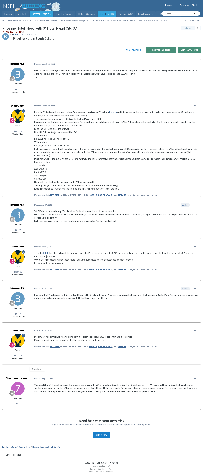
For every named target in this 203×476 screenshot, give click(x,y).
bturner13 (18, 35)
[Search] (195, 13)
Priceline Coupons (64, 14)
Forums (8, 14)
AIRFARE (122, 195)
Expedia (113, 112)
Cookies (114, 463)
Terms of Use (95, 469)
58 (19, 404)
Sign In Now (101, 435)
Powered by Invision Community (101, 472)
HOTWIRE (55, 195)
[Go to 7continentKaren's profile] (18, 388)
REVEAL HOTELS (41, 14)
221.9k (19, 131)
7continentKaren (17, 378)
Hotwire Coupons (86, 14)
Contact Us (102, 463)
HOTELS (93, 195)
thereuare (17, 105)
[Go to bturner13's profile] (5, 36)
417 (19, 89)
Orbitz (46, 253)
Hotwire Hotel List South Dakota (46, 447)
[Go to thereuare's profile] (18, 116)
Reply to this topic (161, 50)
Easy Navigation (145, 14)
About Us (89, 463)
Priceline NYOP (126, 14)
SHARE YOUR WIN (189, 50)
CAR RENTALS (105, 195)
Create (169, 5)
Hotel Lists (22, 14)
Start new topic (133, 50)
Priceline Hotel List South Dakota (16, 447)
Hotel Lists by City (13, 19)
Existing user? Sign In (189, 5)
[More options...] (195, 64)
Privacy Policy (107, 469)
